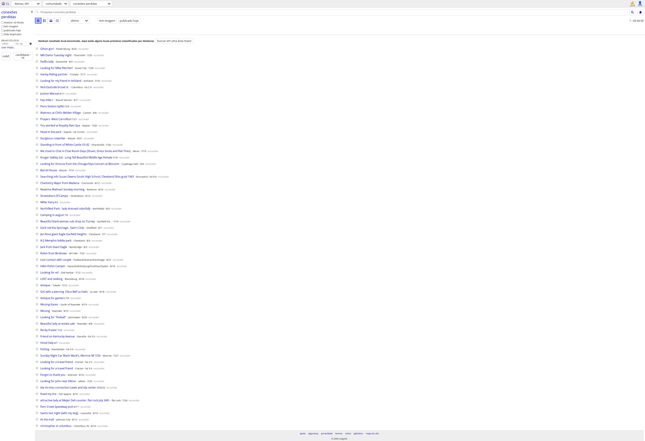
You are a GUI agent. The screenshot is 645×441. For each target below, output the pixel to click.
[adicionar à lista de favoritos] (37, 48)
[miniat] (44, 21)
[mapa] (57, 21)
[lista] (38, 21)
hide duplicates (13, 34)
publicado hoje (12, 30)
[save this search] (640, 12)
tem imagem (11, 26)
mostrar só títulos (14, 22)
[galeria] (51, 21)
